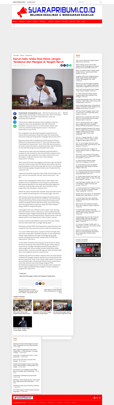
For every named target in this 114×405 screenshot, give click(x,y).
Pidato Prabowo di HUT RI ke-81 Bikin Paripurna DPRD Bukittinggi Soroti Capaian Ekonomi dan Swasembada (87, 66)
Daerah (15, 66)
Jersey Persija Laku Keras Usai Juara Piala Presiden (24, 360)
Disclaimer (59, 402)
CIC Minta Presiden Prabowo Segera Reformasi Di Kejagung (85, 161)
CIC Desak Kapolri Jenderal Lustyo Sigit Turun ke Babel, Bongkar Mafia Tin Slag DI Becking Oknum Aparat (88, 178)
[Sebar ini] (61, 65)
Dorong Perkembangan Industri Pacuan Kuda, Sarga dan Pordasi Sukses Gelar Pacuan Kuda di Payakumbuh (62, 312)
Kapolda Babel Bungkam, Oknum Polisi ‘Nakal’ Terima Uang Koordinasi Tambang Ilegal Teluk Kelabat (25, 365)
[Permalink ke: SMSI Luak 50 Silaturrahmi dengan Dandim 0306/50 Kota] (22, 305)
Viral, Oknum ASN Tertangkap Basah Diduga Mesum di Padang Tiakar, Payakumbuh (25, 370)
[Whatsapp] (70, 65)
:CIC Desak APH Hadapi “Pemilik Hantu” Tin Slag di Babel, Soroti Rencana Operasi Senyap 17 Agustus (88, 225)
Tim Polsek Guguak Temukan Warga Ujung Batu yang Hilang (26, 390)
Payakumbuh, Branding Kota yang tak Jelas (24, 375)
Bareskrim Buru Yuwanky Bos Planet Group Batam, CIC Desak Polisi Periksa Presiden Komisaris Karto (87, 118)
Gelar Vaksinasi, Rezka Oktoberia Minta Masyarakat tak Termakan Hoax (53, 290)
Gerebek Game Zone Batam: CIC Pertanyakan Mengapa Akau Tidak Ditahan (88, 194)
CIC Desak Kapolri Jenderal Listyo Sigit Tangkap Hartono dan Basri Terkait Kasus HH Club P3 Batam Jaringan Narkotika (88, 211)
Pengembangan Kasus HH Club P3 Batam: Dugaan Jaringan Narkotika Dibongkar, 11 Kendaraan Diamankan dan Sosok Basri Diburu (87, 219)
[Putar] (78, 255)
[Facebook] (37, 283)
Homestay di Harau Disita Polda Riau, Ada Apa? (26, 385)
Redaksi (74, 402)
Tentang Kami (51, 402)
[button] (100, 2)
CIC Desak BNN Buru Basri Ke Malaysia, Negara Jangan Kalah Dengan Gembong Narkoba (87, 166)
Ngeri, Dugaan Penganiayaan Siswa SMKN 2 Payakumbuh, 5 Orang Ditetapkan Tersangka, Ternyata (25, 351)
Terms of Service (32, 402)
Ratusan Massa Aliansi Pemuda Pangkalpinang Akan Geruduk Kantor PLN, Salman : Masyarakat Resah (28, 290)
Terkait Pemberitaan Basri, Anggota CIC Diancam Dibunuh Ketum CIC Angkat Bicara (87, 149)
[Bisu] (96, 255)
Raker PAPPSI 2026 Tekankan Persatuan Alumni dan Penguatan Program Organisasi (87, 204)
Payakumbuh (20, 66)
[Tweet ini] (64, 65)
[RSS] (43, 283)
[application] (88, 250)
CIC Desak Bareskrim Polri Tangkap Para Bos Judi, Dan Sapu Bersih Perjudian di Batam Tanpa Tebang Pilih (88, 189)
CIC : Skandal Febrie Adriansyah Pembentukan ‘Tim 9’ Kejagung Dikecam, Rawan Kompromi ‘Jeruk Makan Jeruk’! (88, 172)
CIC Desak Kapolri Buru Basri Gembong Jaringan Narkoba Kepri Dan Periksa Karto (87, 198)
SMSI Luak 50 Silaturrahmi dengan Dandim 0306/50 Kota (21, 312)
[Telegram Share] (67, 65)
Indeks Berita (42, 402)
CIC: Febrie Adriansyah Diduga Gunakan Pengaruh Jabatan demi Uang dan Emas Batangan (86, 95)
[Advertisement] (57, 39)
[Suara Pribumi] (57, 11)
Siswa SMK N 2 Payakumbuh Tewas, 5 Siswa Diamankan (25, 356)
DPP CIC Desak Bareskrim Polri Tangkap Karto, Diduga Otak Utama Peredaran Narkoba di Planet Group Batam (87, 124)
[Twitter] (40, 283)
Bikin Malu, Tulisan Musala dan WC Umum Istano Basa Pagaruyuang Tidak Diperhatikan (26, 380)
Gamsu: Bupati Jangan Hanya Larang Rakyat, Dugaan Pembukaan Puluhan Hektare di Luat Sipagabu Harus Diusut (22, 329)
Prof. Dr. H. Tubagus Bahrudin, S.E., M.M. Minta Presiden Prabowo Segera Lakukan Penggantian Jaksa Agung (87, 138)
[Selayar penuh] (98, 255)
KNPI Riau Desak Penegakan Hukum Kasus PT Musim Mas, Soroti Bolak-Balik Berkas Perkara (87, 112)
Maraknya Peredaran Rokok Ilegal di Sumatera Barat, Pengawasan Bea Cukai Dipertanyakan (25, 344)
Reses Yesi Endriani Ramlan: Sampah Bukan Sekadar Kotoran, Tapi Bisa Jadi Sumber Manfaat (87, 72)
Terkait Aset (22, 273)
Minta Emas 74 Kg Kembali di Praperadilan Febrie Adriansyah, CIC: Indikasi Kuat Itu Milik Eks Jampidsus (88, 156)
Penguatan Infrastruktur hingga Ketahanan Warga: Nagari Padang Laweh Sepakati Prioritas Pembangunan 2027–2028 (42, 312)
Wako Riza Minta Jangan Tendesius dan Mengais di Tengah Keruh (37, 276)
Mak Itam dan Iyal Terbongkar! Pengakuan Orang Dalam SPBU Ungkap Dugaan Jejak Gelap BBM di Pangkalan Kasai (87, 85)
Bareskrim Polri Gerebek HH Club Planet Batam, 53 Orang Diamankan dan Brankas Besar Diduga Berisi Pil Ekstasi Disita (87, 231)
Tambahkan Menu (31, 2)
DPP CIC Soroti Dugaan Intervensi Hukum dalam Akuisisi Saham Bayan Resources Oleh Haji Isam (88, 144)
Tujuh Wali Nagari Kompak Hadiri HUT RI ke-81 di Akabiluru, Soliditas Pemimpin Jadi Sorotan (88, 183)
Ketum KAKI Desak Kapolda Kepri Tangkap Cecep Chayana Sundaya (87, 90)
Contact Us (67, 402)
